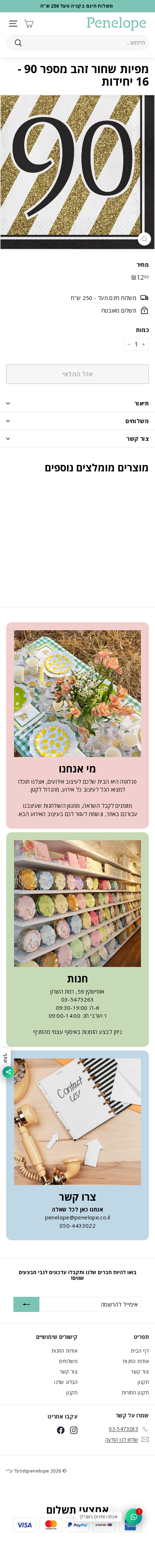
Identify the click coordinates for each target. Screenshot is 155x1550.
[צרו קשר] (77, 1121)
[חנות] (77, 903)
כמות (142, 330)
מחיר (143, 265)
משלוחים (137, 421)
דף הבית (140, 1350)
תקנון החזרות (135, 1392)
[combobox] (77, 42)
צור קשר (138, 439)
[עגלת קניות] (28, 23)
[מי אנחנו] (77, 693)
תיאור (141, 403)
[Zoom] (144, 239)
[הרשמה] (26, 1304)
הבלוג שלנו (66, 1382)
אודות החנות (136, 1361)
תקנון (143, 1382)
